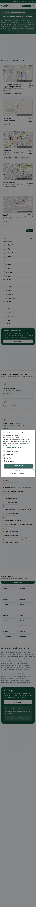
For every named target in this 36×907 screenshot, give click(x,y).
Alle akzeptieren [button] (18, 465)
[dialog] (18, 453)
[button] (18, 448)
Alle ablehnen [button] (18, 470)
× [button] (32, 432)
